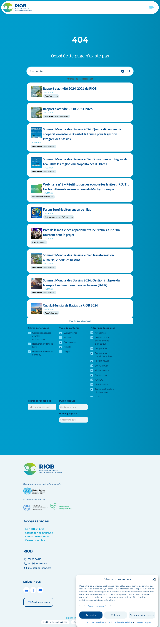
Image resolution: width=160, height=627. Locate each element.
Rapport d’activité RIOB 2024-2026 (68, 109)
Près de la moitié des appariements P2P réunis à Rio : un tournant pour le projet (81, 232)
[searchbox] (42, 407)
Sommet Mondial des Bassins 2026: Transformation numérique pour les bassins (78, 257)
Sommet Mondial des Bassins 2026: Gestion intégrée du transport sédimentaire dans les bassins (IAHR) (81, 282)
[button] (153, 579)
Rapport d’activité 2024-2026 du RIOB (70, 88)
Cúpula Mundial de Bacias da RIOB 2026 (70, 305)
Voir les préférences (142, 615)
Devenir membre (35, 540)
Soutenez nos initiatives (39, 532)
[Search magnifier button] (129, 71)
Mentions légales (144, 622)
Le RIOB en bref (34, 529)
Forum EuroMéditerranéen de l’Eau (67, 209)
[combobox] (42, 407)
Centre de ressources (37, 536)
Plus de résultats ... (80, 321)
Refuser (115, 615)
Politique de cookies (95, 622)
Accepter (90, 615)
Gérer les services (96, 606)
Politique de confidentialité (120, 622)
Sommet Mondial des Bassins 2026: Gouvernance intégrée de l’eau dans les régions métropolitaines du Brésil (85, 161)
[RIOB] (18, 7)
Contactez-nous (40, 602)
